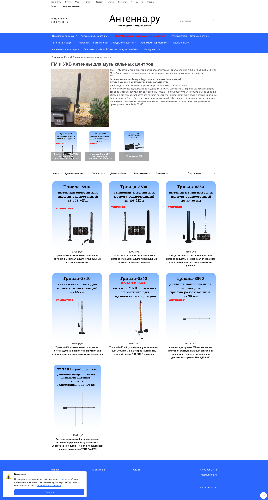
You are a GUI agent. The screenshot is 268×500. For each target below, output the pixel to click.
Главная (151, 2)
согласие (63, 479)
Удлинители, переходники (153, 43)
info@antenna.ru (59, 18)
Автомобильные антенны (94, 36)
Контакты (122, 2)
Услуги (88, 2)
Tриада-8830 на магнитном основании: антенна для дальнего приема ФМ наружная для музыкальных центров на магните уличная (190, 260)
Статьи (110, 2)
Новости (99, 2)
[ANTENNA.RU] (135, 20)
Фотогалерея (137, 2)
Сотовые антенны (199, 36)
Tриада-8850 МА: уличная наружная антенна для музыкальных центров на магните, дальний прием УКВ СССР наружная (134, 350)
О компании (98, 470)
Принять (49, 492)
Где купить (56, 2)
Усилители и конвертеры (64, 49)
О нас (78, 2)
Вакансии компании (72, 6)
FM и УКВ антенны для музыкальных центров (139, 36)
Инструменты (151, 49)
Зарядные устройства (122, 43)
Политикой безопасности (49, 485)
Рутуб (68, 2)
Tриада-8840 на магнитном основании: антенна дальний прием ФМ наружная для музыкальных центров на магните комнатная (77, 350)
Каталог (54, 6)
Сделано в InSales (207, 488)
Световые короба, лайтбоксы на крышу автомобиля (111, 49)
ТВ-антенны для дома (63, 36)
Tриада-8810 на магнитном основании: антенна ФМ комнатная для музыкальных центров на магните (77, 258)
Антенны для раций (62, 43)
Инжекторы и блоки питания (93, 43)
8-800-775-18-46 (59, 22)
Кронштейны (180, 43)
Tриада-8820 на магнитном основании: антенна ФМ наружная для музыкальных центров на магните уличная (134, 258)
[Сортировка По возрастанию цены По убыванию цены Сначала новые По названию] (201, 173)
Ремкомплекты (179, 36)
